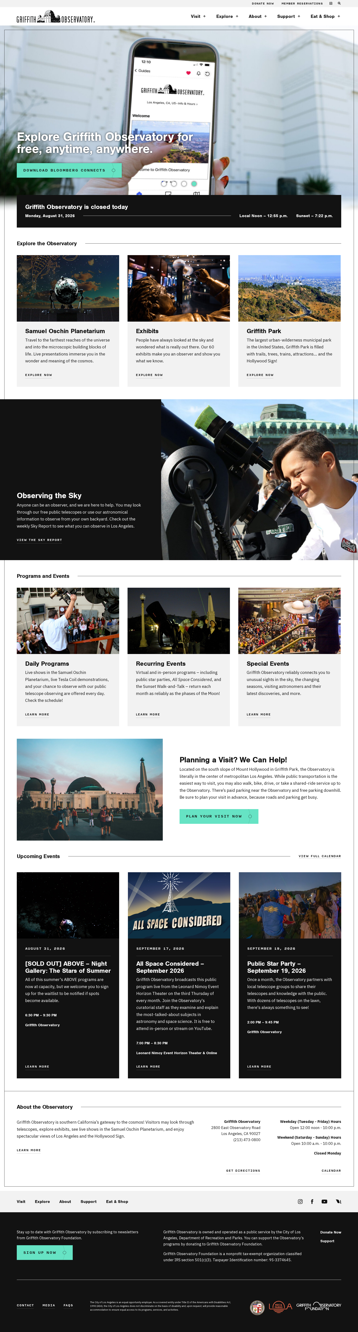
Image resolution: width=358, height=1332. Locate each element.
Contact (25, 1305)
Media (49, 1305)
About (255, 16)
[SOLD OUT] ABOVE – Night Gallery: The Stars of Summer (68, 967)
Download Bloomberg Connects (64, 170)
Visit (195, 16)
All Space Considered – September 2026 (170, 967)
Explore (224, 16)
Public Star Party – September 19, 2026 (276, 967)
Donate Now (263, 3)
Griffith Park (264, 331)
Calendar (331, 1170)
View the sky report (39, 540)
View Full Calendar (320, 856)
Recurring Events (161, 663)
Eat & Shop (323, 16)
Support (286, 16)
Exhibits (147, 331)
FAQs (68, 1305)
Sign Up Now (39, 1253)
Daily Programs (47, 663)
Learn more (37, 714)
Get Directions (243, 1170)
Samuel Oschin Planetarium (65, 331)
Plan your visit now (214, 816)
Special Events (268, 663)
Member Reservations (302, 3)
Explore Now (38, 375)
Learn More (148, 714)
